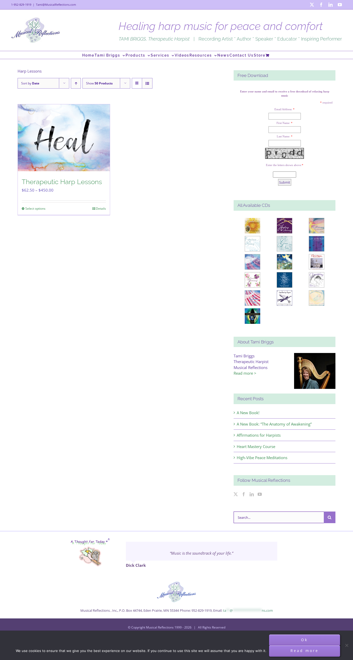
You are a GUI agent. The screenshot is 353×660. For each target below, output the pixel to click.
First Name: (283, 122)
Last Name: (283, 136)
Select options (35, 208)
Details (101, 208)
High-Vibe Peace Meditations (262, 457)
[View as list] (147, 83)
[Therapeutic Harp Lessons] (64, 137)
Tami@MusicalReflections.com (56, 4)
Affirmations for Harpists (259, 435)
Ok (304, 639)
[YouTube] (260, 494)
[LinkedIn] (252, 494)
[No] (346, 645)
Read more (304, 650)
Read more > (245, 373)
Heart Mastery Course (256, 446)
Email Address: (283, 109)
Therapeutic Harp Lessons (62, 182)
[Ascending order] (76, 83)
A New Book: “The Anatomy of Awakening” (274, 424)
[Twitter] (236, 494)
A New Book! (248, 412)
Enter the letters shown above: (284, 165)
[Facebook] (244, 494)
